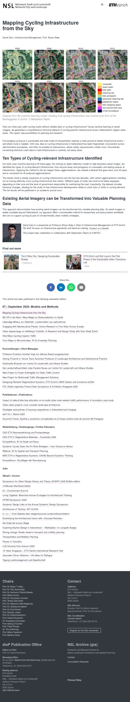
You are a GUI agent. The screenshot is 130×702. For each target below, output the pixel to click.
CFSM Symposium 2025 (15, 499)
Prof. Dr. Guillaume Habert (15, 606)
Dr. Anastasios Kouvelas (14, 620)
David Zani (28, 225)
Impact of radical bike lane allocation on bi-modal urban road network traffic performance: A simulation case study (58, 400)
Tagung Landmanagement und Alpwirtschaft (24, 559)
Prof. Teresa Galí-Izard (13, 600)
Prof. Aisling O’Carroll (12, 623)
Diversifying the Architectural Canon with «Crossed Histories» (33, 518)
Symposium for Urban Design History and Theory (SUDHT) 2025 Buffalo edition (41, 481)
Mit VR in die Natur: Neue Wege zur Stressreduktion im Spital (33, 317)
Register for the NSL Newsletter (84, 630)
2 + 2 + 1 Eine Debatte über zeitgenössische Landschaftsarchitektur (36, 513)
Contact (71, 657)
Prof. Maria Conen (11, 595)
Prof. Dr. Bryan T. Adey (13, 586)
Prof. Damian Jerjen (12, 612)
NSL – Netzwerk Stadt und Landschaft (28, 6)
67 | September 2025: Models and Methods (30, 307)
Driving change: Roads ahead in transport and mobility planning (33, 532)
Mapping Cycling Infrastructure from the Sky (24, 312)
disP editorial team (11, 690)
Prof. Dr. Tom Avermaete (14, 589)
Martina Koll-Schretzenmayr (27, 659)
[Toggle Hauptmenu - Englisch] (102, 4)
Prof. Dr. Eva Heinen (12, 609)
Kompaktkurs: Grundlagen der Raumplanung (24, 460)
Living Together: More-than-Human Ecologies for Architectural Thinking (37, 495)
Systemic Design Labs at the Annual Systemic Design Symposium (35, 504)
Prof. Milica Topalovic (12, 632)
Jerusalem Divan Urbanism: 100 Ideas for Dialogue (27, 555)
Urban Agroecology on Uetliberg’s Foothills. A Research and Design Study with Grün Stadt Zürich (50, 331)
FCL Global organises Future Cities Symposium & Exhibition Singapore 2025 (40, 386)
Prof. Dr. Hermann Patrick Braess (18, 592)
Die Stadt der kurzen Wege (16, 522)
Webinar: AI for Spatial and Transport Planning (25, 451)
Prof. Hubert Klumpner (13, 617)
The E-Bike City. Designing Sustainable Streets (40, 257)
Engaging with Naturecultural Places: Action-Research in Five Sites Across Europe (43, 326)
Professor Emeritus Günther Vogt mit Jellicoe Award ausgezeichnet (36, 354)
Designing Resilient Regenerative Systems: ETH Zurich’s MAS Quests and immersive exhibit (48, 381)
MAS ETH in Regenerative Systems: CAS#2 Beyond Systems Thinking (38, 455)
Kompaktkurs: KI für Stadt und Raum (21, 441)
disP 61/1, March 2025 (14, 414)
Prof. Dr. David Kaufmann (14, 614)
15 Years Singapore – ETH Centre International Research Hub (33, 550)
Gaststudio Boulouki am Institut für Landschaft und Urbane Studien (35, 363)
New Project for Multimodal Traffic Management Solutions (31, 377)
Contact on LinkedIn (99, 228)
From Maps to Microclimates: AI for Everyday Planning (30, 340)
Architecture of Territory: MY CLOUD (20, 509)
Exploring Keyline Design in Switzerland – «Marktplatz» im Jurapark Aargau (40, 527)
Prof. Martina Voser (11, 634)
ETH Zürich (115, 4)
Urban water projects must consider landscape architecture (31, 404)
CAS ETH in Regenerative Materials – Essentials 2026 (29, 437)
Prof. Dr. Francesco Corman (15, 598)
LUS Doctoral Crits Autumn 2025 (19, 545)
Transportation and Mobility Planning (20, 536)
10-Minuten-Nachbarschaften (17, 485)
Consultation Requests (78, 661)
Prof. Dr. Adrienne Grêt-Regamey (18, 603)
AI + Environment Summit (15, 490)
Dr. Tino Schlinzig (11, 629)
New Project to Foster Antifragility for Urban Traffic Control (31, 372)
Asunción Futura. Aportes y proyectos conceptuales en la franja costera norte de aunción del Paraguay (53, 418)
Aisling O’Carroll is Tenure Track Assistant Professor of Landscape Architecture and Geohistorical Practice (55, 358)
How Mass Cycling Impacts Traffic (19, 335)
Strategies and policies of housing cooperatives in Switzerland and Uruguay (39, 409)
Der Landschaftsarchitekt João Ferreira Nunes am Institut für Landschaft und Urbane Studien (48, 368)
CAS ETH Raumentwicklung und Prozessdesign (26, 432)
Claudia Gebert (75, 618)
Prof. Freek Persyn (11, 626)
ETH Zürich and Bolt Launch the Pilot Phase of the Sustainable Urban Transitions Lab (104, 259)
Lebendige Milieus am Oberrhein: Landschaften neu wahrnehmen (34, 321)
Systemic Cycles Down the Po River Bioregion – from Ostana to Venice (38, 446)
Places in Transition (12, 541)
